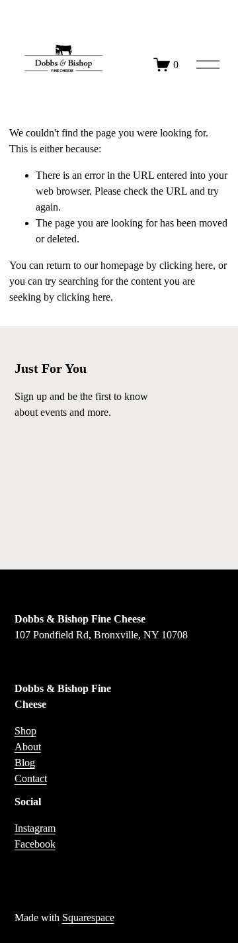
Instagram (35, 828)
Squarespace (88, 917)
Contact (31, 778)
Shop (25, 730)
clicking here (186, 265)
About (28, 746)
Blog (25, 762)
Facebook (35, 844)
